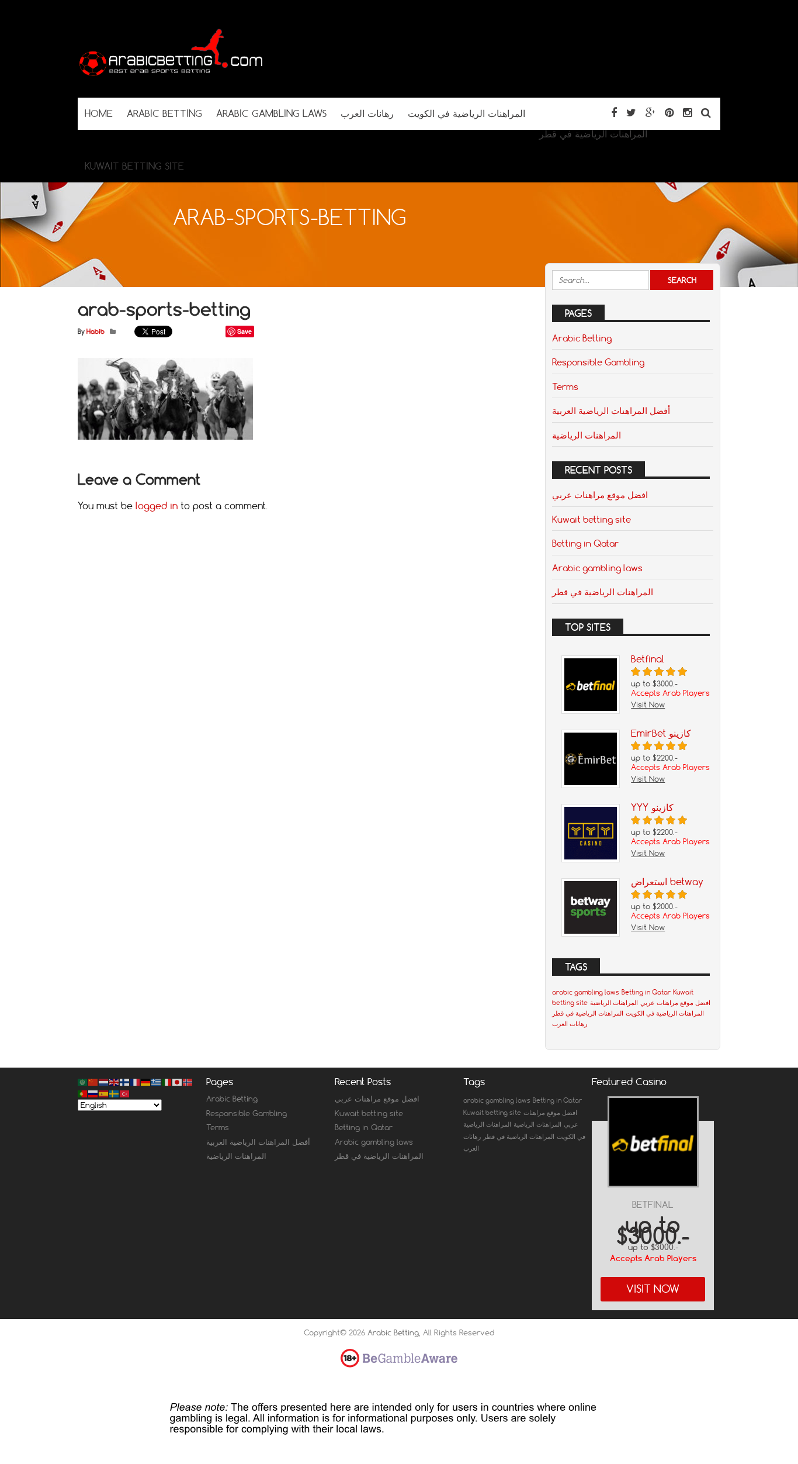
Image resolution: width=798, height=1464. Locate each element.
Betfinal (653, 1204)
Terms (565, 386)
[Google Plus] (650, 112)
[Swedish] (114, 1092)
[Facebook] (614, 112)
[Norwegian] (188, 1081)
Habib (95, 331)
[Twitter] (631, 112)
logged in (157, 506)
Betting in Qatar (585, 543)
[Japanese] (177, 1081)
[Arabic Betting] (171, 74)
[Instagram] (687, 112)
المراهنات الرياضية (586, 435)
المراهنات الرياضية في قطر (602, 592)
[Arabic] (83, 1081)
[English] (114, 1081)
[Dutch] (104, 1081)
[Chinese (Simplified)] (93, 1081)
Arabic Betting (582, 338)
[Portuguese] (83, 1092)
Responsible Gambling (598, 362)
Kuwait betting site (591, 519)
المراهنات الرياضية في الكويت (665, 1013)
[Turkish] (125, 1092)
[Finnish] (125, 1081)
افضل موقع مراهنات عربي (600, 494)
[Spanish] (104, 1092)
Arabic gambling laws (597, 568)
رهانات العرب (569, 1024)
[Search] (706, 112)
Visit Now (652, 1289)
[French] (135, 1081)
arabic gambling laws (585, 992)
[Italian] (167, 1081)
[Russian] (93, 1092)
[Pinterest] (669, 112)
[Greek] (156, 1081)
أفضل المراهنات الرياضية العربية (611, 410)
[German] (146, 1081)
